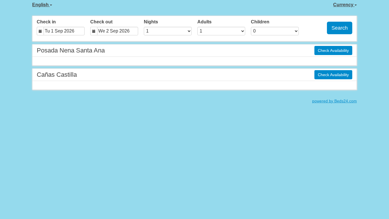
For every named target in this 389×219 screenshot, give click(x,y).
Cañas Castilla (57, 74)
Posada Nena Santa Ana (71, 50)
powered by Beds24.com (334, 101)
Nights (151, 21)
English (41, 4)
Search (339, 28)
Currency (344, 4)
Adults (204, 21)
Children (260, 21)
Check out (101, 21)
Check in (46, 21)
